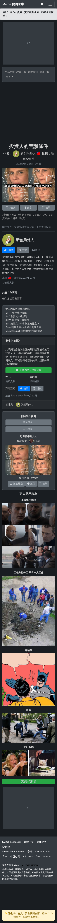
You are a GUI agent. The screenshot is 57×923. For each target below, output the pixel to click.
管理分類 (44, 72)
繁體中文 (29, 842)
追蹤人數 (10, 381)
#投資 (13, 214)
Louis (37, 441)
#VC (45, 214)
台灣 (29, 851)
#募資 (20, 214)
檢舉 (47, 207)
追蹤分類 (33, 72)
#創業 (14, 218)
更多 (9, 76)
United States (42, 851)
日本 (4, 856)
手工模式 (28, 429)
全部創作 (10, 72)
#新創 (5, 214)
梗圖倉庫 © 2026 (10, 864)
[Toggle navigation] (50, 4)
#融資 (21, 218)
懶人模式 (28, 422)
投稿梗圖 (35, 381)
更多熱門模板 (28, 494)
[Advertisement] (28, 112)
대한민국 (15, 856)
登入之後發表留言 (12, 298)
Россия (47, 856)
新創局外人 (28, 154)
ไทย (38, 856)
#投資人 (37, 214)
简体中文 (41, 842)
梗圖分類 (21, 72)
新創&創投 (12, 341)
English (6, 846)
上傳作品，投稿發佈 (29, 370)
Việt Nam (28, 856)
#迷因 (28, 214)
